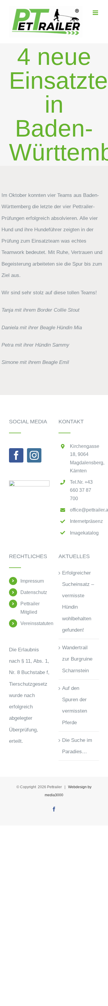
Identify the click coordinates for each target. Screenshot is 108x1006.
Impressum (32, 581)
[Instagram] (34, 455)
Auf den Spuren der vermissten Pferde (74, 705)
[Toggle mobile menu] (96, 13)
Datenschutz (33, 592)
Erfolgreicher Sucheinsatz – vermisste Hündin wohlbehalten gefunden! (78, 601)
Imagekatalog (84, 532)
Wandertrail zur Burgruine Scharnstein (77, 659)
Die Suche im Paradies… (77, 745)
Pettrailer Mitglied (30, 607)
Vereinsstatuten (35, 623)
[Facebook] (16, 455)
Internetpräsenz (84, 521)
